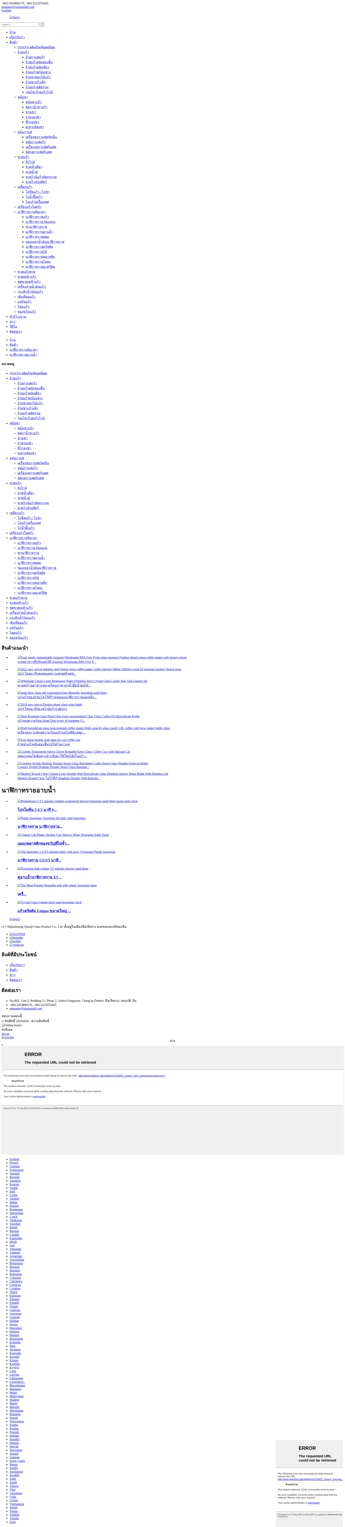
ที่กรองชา (32, 122)
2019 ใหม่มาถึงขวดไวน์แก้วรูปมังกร (42, 709)
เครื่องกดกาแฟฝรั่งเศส (41, 147)
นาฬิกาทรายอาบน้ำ (39, 231)
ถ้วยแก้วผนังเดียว (37, 67)
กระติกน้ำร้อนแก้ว (30, 291)
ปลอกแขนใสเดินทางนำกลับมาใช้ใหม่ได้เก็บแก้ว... (52, 756)
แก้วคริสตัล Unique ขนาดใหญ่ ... (44, 911)
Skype (6, 1033)
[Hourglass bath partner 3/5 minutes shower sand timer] (53, 868)
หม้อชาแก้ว (34, 102)
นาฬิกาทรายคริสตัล (39, 246)
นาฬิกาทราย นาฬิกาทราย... (40, 826)
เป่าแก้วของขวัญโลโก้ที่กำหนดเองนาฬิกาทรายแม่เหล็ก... (57, 697)
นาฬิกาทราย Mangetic (41, 222)
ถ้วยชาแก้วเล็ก (36, 82)
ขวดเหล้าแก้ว (27, 276)
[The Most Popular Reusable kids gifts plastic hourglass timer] (57, 885)
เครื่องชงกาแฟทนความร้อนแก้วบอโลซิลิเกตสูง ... (52, 732)
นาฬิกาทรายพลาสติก (40, 256)
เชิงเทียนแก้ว (26, 296)
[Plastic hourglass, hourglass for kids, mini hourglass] (52, 818)
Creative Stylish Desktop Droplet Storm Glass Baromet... (53, 767)
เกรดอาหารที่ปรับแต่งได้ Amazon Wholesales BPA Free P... (57, 662)
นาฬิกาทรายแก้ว (37, 217)
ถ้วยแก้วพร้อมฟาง (38, 72)
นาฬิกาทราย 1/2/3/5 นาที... (39, 860)
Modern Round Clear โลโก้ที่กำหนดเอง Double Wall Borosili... (59, 778)
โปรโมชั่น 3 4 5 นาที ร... (37, 810)
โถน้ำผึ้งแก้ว (34, 197)
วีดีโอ (13, 326)
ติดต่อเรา (16, 331)
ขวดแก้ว (23, 157)
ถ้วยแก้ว (23, 52)
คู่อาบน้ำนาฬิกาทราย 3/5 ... (40, 877)
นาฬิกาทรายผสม (37, 236)
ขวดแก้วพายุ (26, 271)
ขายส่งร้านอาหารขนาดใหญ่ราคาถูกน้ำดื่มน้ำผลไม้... (54, 685)
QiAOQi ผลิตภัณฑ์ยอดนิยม (36, 47)
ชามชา (31, 112)
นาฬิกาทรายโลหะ (38, 261)
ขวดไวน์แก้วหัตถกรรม (41, 177)
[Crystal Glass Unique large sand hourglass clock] (50, 902)
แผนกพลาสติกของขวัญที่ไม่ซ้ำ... (43, 843)
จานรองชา (33, 117)
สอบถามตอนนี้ (12, 1016)
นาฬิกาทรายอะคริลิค (40, 266)
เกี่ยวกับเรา (17, 37)
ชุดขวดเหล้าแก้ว (29, 281)
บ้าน (13, 32)
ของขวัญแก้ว (27, 311)
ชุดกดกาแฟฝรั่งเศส (39, 152)
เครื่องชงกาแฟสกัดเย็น (41, 137)
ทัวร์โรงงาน (18, 316)
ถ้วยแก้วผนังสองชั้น (39, 62)
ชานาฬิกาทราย (36, 226)
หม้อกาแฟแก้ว (36, 142)
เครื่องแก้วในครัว (30, 207)
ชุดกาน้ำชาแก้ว (36, 107)
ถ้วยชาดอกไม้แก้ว (38, 77)
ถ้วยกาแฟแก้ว (35, 57)
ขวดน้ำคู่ (32, 172)
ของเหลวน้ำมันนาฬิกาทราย (45, 241)
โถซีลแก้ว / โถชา (38, 192)
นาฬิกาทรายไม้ (36, 251)
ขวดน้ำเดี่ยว (34, 167)
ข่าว (12, 321)
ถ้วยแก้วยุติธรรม (37, 87)
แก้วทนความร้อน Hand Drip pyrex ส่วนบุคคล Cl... (51, 720)
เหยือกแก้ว (25, 187)
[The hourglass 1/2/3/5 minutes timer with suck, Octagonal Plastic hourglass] (66, 851)
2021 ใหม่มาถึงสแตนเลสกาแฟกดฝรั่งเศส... (47, 673)
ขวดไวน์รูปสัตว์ (36, 182)
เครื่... (22, 894)
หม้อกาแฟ (25, 132)
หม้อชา (23, 97)
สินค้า (14, 42)
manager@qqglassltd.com (26, 1008)
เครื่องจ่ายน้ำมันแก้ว (32, 286)
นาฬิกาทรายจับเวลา (32, 212)
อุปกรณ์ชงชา (35, 127)
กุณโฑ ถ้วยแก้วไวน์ (39, 92)
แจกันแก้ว (24, 301)
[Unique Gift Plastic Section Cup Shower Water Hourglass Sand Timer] (63, 835)
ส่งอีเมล (7, 1029)
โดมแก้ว (23, 306)
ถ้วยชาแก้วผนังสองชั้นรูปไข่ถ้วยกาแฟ (44, 744)
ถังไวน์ (30, 162)
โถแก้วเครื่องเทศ (37, 202)
